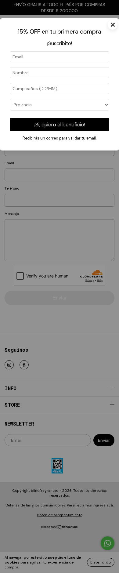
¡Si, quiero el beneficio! (59, 124)
